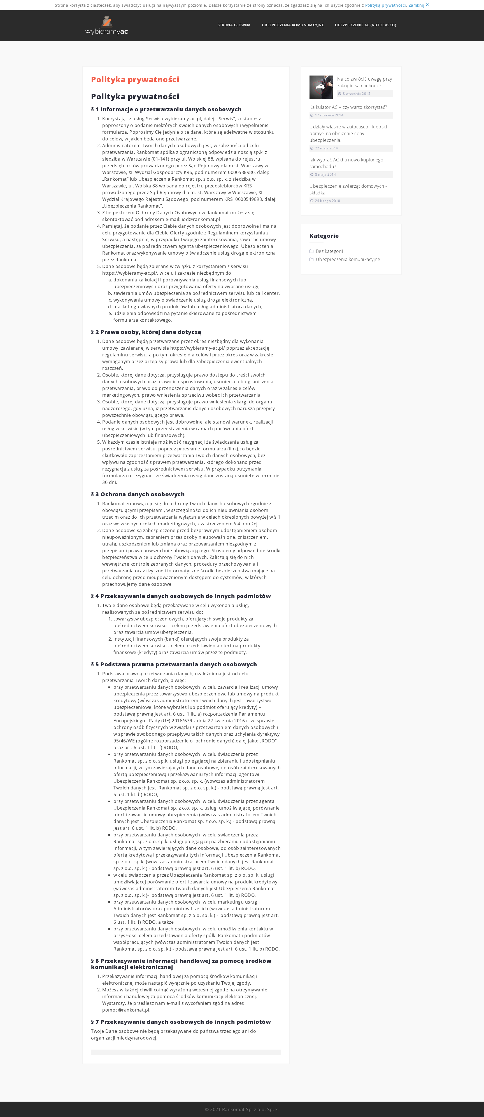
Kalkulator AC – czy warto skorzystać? (348, 107)
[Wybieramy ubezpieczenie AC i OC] (106, 25)
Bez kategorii (329, 251)
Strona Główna (234, 24)
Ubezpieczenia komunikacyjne (293, 24)
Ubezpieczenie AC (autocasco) (365, 24)
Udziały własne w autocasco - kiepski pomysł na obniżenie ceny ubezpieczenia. (348, 133)
